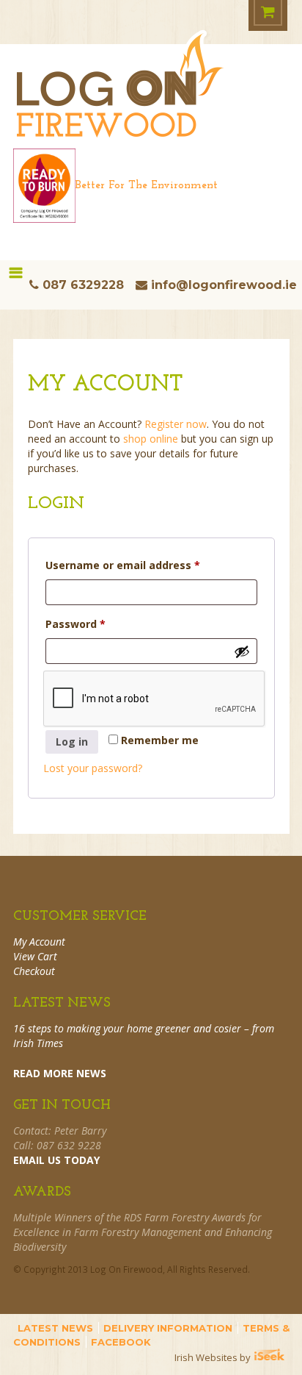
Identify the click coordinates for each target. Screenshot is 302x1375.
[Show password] (242, 651)
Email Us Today (56, 1160)
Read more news (59, 1073)
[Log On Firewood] (120, 95)
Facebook (121, 1342)
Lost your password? (92, 768)
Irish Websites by (232, 1357)
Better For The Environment (147, 185)
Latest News (55, 1328)
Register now (175, 424)
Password (98, 623)
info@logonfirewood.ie (224, 285)
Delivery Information (167, 1328)
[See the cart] (268, 13)
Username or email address (145, 564)
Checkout (34, 971)
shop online (150, 439)
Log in (72, 742)
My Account (39, 942)
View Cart (35, 956)
